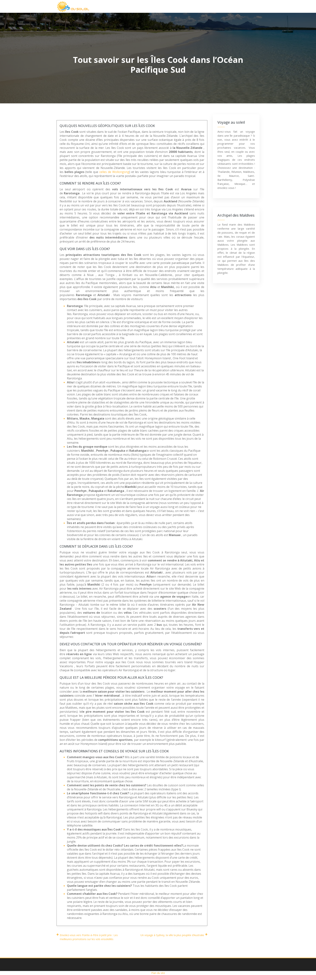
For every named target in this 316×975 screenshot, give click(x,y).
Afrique (130, 6)
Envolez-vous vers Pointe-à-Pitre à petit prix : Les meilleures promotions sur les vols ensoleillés (89, 937)
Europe (192, 6)
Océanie (213, 6)
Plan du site (158, 973)
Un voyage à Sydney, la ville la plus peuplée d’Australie (172, 935)
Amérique (169, 6)
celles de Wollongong (114, 172)
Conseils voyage (241, 6)
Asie (149, 6)
